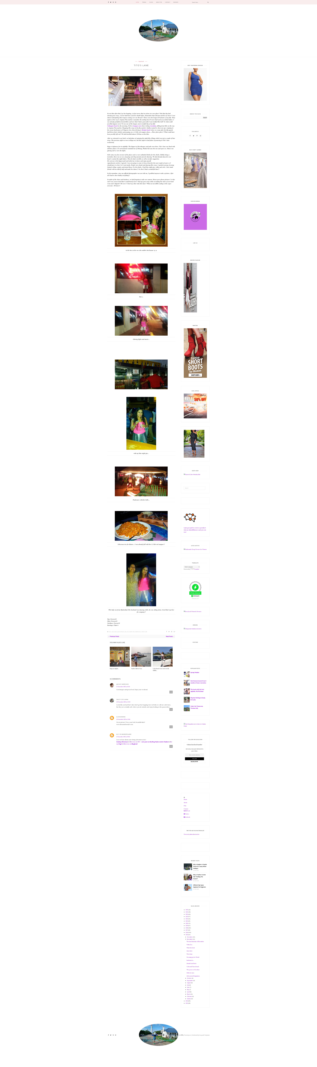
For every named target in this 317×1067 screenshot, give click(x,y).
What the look (191, 948)
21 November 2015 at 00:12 (123, 736)
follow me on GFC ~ (149, 742)
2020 (187, 923)
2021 (187, 921)
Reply (171, 692)
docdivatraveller (137, 69)
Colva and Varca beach (193, 966)
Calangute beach (112, 126)
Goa (128, 631)
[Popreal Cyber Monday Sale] (192, 474)
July (188, 985)
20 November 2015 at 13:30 (123, 702)
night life (132, 631)
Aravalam (153, 126)
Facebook (187, 817)
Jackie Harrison (122, 684)
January (189, 998)
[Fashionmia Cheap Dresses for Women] (195, 549)
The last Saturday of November (195, 941)
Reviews (175, 2)
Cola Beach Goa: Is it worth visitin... (161, 669)
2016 (187, 932)
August (189, 983)
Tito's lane (144, 631)
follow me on (130, 744)
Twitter (187, 814)
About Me (159, 2)
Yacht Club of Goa (136, 668)
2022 (187, 919)
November (190, 939)
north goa (138, 631)
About (185, 802)
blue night (121, 631)
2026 (187, 909)
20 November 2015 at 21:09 (123, 719)
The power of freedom (193, 969)
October (189, 978)
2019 (187, 925)
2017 (187, 930)
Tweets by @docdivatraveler (191, 834)
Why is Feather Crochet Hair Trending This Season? (199, 876)
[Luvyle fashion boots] (195, 377)
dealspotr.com (195, 598)
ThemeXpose (187, 1035)
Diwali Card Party (191, 963)
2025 (187, 912)
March (189, 994)
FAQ (185, 805)
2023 (187, 916)
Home (137, 2)
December (190, 937)
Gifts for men (190, 973)
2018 (187, 928)
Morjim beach (146, 130)
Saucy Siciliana (122, 699)
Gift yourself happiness (193, 976)
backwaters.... (190, 960)
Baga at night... (114, 668)
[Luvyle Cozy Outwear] (190, 312)
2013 (187, 1003)
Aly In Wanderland (123, 734)
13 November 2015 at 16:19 (123, 686)
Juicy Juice (189, 951)
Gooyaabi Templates (204, 1035)
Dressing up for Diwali (193, 957)
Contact (167, 2)
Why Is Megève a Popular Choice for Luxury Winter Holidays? (200, 866)
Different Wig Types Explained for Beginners (199, 886)
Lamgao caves (137, 126)
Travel (144, 2)
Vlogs (151, 2)
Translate (196, 569)
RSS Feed (187, 811)
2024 (187, 914)
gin (125, 631)
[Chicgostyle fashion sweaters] (192, 628)
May (188, 989)
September (190, 980)
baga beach (141, 61)
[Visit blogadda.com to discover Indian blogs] (195, 726)
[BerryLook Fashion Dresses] (192, 611)
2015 (187, 934)
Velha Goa (189, 944)
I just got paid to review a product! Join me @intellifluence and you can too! (195, 530)
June (188, 987)
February (189, 996)
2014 (187, 1001)
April (188, 992)
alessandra (120, 717)
